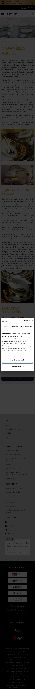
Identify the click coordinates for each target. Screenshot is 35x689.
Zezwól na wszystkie (17, 360)
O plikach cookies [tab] (27, 326)
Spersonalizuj (16, 366)
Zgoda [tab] (5, 326)
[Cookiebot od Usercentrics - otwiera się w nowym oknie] (25, 321)
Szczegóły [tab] (14, 326)
